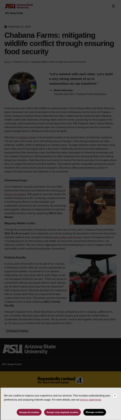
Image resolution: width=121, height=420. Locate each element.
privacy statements (90, 399)
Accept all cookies (29, 412)
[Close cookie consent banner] (115, 396)
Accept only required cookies (62, 412)
